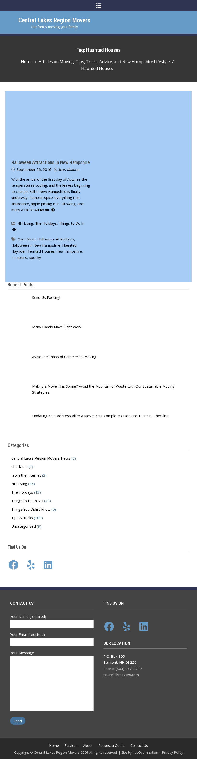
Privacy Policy (172, 752)
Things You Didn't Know (30, 509)
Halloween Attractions (55, 239)
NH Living (25, 223)
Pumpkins (19, 257)
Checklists (19, 466)
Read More (40, 210)
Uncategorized (23, 526)
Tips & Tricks (22, 517)
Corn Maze (27, 239)
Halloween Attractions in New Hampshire (50, 162)
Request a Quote (111, 745)
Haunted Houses (40, 251)
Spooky (35, 257)
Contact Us (139, 745)
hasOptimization (145, 752)
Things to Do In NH (27, 500)
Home (54, 745)
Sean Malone (68, 169)
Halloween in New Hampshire (35, 245)
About (87, 745)
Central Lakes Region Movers (54, 20)
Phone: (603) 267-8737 (122, 668)
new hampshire (69, 251)
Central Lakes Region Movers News (40, 458)
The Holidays (46, 223)
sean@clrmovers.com (121, 674)
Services (71, 745)
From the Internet (26, 475)
